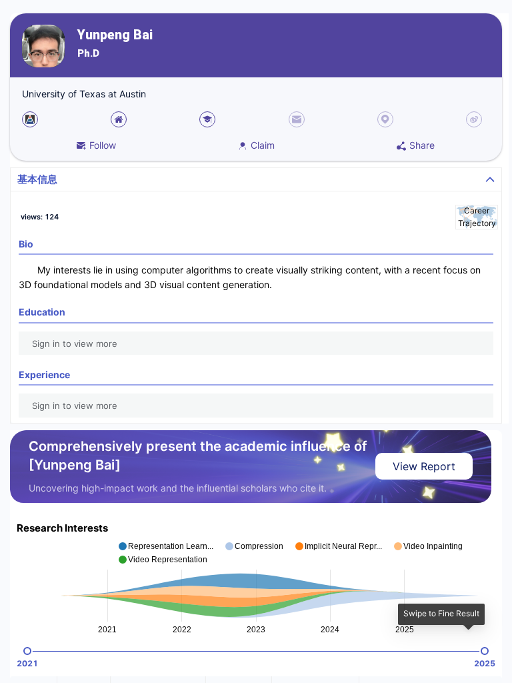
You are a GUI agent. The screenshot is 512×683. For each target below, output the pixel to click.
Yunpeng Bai (115, 35)
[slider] (27, 651)
